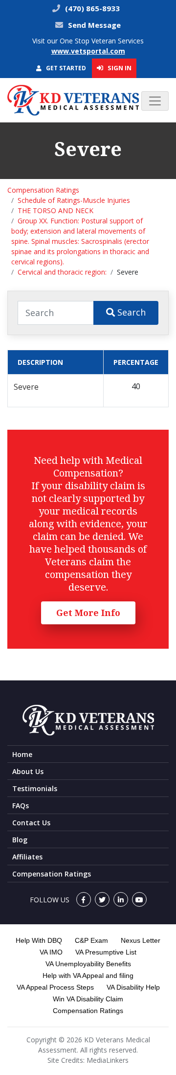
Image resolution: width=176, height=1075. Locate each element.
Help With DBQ (39, 940)
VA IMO (51, 952)
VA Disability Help (133, 987)
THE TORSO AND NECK (55, 210)
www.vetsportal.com (88, 51)
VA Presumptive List (105, 952)
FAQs (20, 805)
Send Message (94, 25)
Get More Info (88, 612)
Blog (19, 839)
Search (130, 312)
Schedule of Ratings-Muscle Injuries (74, 200)
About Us (28, 771)
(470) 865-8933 (91, 8)
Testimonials (34, 788)
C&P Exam (91, 940)
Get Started (65, 68)
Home (22, 754)
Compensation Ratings (43, 190)
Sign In (119, 67)
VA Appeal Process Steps (55, 987)
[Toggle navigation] (155, 101)
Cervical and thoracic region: (62, 272)
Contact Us (31, 822)
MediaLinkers (108, 1060)
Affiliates (27, 856)
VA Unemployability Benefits (88, 964)
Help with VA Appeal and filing (88, 975)
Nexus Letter (140, 940)
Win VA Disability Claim (88, 999)
